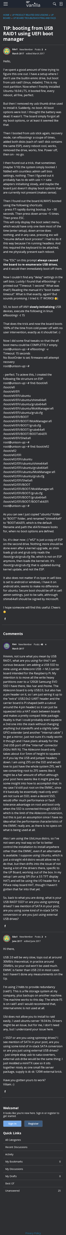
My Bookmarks (33, 1161)
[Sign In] (61, 4)
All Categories (13, 1139)
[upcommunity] (33, 4)
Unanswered (33, 1190)
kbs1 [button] (15, 49)
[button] (6, 51)
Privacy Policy (33, 1233)
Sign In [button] (12, 1123)
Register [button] (33, 1123)
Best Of (9, 1183)
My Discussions (14, 1169)
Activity (9, 1154)
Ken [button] (14, 644)
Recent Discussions (16, 1147)
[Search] (54, 4)
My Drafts (33, 1176)
